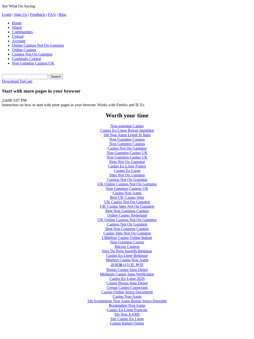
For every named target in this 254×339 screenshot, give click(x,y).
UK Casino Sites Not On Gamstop (127, 206)
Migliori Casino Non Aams (127, 260)
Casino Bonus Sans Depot (127, 283)
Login (6, 14)
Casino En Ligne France (127, 166)
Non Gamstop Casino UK (127, 153)
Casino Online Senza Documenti (127, 292)
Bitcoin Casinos (127, 246)
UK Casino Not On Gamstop (127, 202)
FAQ (52, 14)
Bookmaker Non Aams (127, 305)
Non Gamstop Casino (127, 242)
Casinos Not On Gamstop (32, 54)
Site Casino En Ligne (127, 319)
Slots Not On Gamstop (127, 162)
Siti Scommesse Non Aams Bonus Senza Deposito (127, 301)
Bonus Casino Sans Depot (127, 270)
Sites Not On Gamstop (127, 175)
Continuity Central (26, 59)
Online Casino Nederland (127, 215)
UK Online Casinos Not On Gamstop (127, 184)
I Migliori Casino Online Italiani (127, 238)
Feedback (37, 14)
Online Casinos (24, 50)
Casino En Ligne (127, 171)
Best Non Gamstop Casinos (127, 211)
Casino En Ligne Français (127, 310)
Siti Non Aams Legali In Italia (127, 135)
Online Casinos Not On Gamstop (38, 45)
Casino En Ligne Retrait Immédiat (127, 130)
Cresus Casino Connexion (127, 287)
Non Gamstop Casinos (127, 139)
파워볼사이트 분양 (127, 265)
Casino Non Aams (127, 193)
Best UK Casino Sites (127, 197)
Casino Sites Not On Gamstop (127, 233)
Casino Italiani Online (127, 323)
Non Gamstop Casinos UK (33, 63)
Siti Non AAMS (127, 314)
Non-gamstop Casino (127, 126)
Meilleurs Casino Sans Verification (127, 274)
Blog (62, 14)
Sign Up (20, 14)
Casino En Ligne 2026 (127, 278)
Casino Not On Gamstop (127, 148)
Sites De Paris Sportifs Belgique (127, 251)
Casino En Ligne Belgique (127, 255)
